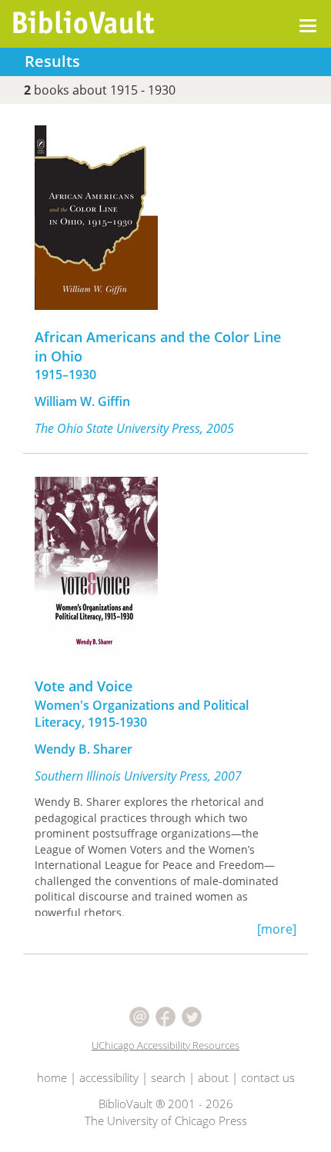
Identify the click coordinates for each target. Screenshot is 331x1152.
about (213, 1077)
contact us (268, 1077)
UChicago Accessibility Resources (165, 1045)
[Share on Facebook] (167, 1015)
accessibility (109, 1077)
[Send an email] (141, 1015)
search (168, 1077)
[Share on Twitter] (191, 1015)
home (52, 1077)
